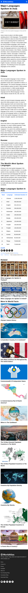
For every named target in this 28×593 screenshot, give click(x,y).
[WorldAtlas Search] (26, 1)
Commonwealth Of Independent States (13, 381)
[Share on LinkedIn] (12, 250)
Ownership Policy (4, 577)
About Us (3, 570)
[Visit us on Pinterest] (10, 582)
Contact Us (3, 564)
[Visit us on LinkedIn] (13, 582)
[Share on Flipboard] (2, 250)
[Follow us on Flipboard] (2, 582)
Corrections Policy (4, 575)
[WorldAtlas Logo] (8, 2)
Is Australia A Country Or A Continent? (13, 340)
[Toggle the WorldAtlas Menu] (1, 1)
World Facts (16, 253)
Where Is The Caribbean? (9, 422)
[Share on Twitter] (7, 250)
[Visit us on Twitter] (7, 582)
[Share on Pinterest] (9, 250)
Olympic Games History (8, 320)
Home (2, 562)
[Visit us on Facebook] (4, 582)
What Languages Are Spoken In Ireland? (14, 298)
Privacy (2, 566)
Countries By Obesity (8, 505)
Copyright (3, 568)
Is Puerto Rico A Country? (9, 546)
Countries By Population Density (11, 485)
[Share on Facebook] (4, 250)
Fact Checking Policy (5, 572)
